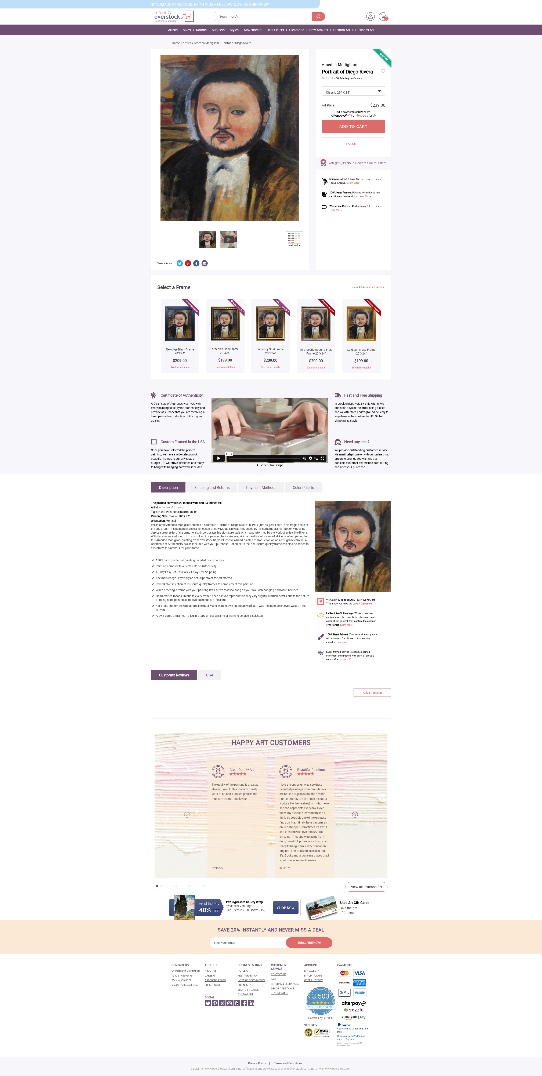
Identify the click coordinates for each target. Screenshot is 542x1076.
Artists (173, 30)
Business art (246, 984)
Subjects (218, 30)
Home (176, 43)
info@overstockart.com (184, 984)
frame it (353, 144)
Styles (234, 30)
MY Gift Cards (313, 975)
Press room (212, 984)
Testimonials (279, 993)
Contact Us (278, 974)
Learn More (353, 182)
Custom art (245, 994)
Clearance (296, 30)
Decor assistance (283, 988)
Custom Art (341, 30)
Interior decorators (251, 980)
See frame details (179, 367)
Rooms (201, 30)
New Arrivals (318, 30)
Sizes (187, 30)
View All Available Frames (368, 287)
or (364, 115)
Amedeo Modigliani (206, 43)
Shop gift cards (248, 989)
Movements (252, 30)
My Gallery (311, 970)
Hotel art (244, 970)
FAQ (273, 979)
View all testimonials (366, 886)
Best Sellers (275, 30)
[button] (355, 815)
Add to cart (353, 126)
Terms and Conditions (288, 1063)
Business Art (364, 30)
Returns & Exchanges (285, 983)
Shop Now (286, 907)
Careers (210, 975)
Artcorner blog (215, 980)
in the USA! (346, 659)
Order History (313, 980)
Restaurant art (248, 975)
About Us (211, 970)
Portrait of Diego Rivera (236, 43)
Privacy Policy (257, 1063)
